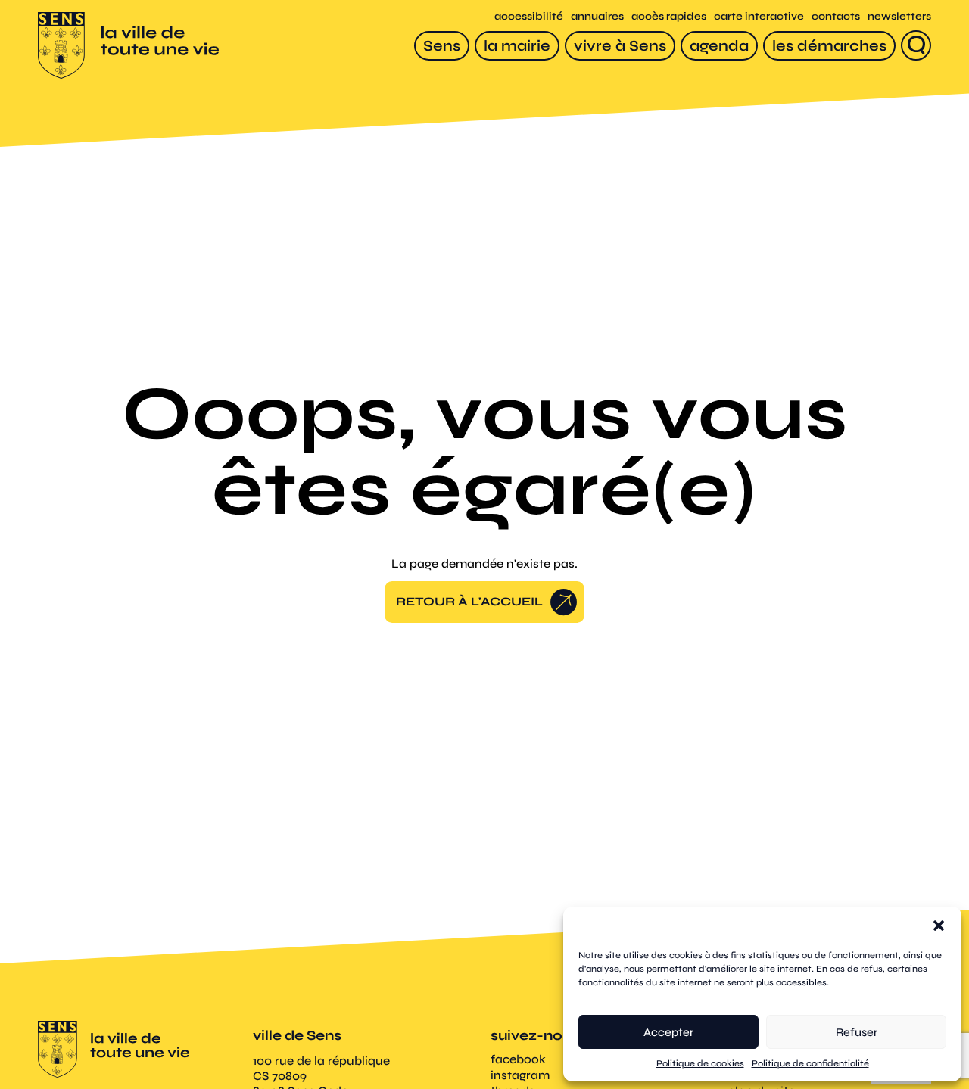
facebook (518, 1059)
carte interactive (759, 16)
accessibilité (528, 16)
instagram (520, 1075)
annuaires (597, 16)
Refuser (856, 1032)
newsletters (899, 16)
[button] (938, 925)
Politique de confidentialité (810, 1063)
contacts (836, 16)
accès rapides (668, 16)
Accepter (668, 1032)
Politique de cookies (700, 1063)
